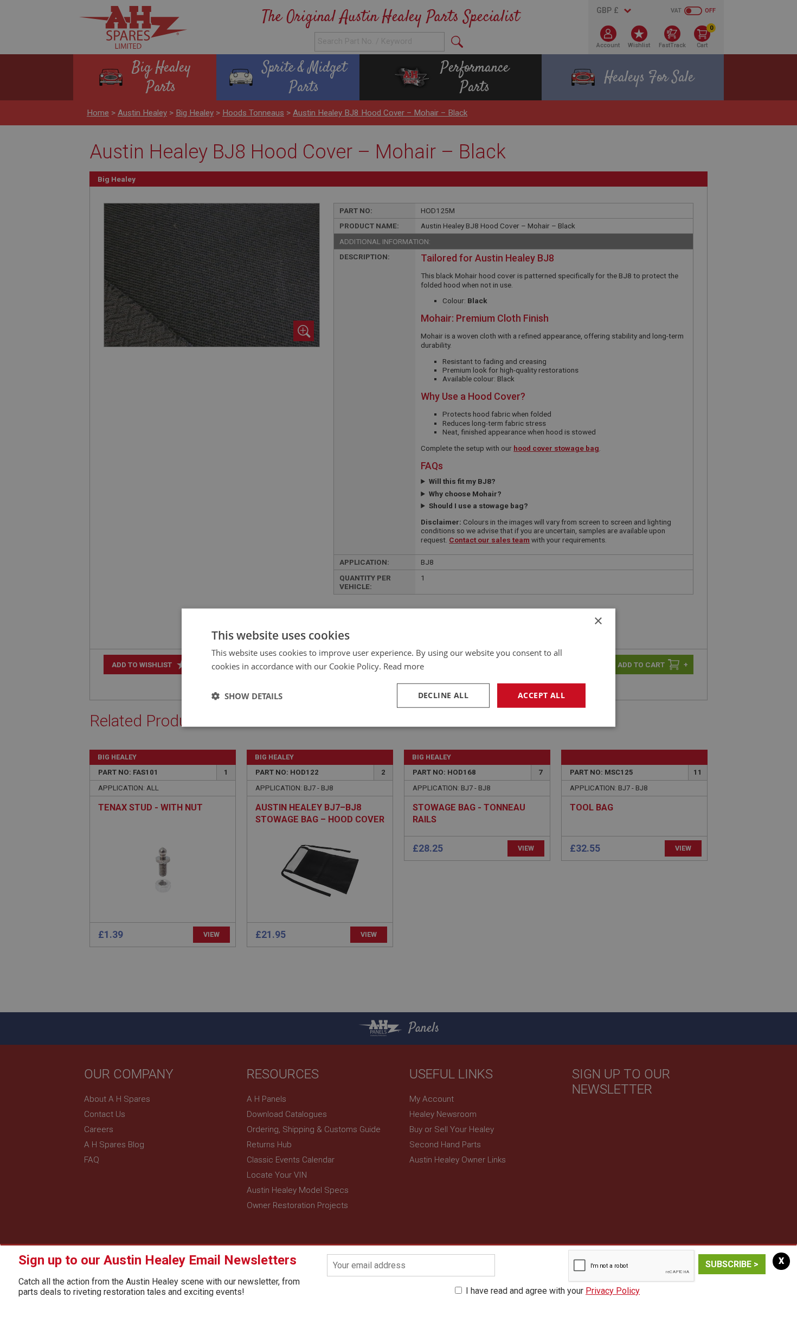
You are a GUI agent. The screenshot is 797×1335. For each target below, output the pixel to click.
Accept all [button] (541, 695)
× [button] (598, 621)
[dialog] (398, 667)
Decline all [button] (443, 695)
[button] (246, 695)
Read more (403, 665)
